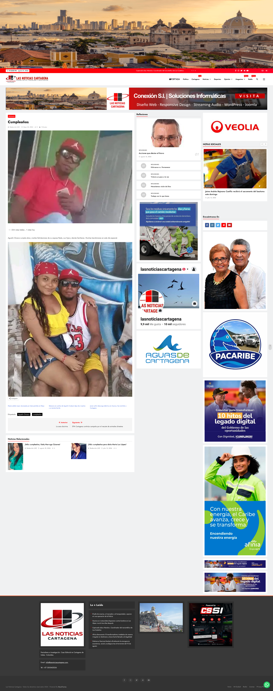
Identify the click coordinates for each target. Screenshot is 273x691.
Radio (251, 78)
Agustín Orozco (23, 414)
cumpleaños (37, 414)
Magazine (241, 78)
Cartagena (196, 78)
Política (185, 79)
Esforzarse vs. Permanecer (160, 167)
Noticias (206, 79)
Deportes (217, 79)
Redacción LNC (15, 127)
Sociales (12, 116)
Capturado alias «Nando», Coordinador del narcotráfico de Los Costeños (112, 628)
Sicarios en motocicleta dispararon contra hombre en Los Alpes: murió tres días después (111, 622)
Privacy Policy (261, 687)
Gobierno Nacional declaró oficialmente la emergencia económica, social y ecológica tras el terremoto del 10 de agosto (111, 643)
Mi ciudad (237, 687)
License (251, 687)
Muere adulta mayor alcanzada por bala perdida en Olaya (26, 406)
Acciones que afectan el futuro (151, 153)
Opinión (227, 79)
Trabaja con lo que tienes (160, 196)
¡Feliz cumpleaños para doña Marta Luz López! (107, 444)
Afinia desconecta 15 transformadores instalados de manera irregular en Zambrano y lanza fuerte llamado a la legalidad (112, 635)
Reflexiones (143, 150)
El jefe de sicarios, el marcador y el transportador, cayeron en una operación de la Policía (155, 70)
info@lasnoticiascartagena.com (57, 662)
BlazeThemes (62, 687)
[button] (267, 685)
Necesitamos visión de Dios (161, 186)
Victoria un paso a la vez (160, 177)
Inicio (229, 687)
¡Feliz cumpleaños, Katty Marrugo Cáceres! (42, 444)
